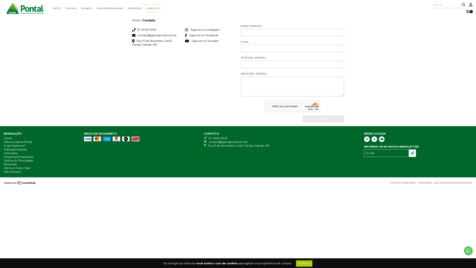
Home (8, 138)
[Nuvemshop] (20, 184)
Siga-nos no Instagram (205, 29)
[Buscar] (464, 4)
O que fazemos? (14, 145)
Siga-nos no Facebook (203, 35)
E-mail (245, 41)
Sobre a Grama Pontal (18, 142)
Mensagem (254, 73)
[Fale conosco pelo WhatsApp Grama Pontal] (468, 250)
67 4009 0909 (146, 29)
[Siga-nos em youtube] (382, 139)
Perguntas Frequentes (18, 157)
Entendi (304, 263)
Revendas (135, 8)
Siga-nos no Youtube (205, 41)
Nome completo (251, 26)
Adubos (86, 8)
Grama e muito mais (17, 168)
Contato (152, 8)
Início (57, 8)
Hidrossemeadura (110, 8)
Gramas (71, 8)
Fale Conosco (12, 171)
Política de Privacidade (18, 160)
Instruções (10, 153)
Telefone (253, 57)
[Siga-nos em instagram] (367, 139)
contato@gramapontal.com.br (157, 35)
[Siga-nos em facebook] (374, 139)
